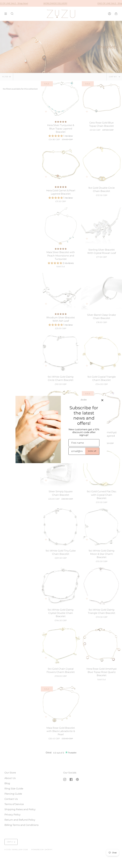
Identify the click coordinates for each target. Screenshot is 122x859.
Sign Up (92, 451)
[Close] (102, 400)
